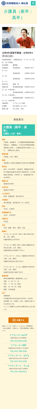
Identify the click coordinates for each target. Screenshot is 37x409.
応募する (20, 320)
